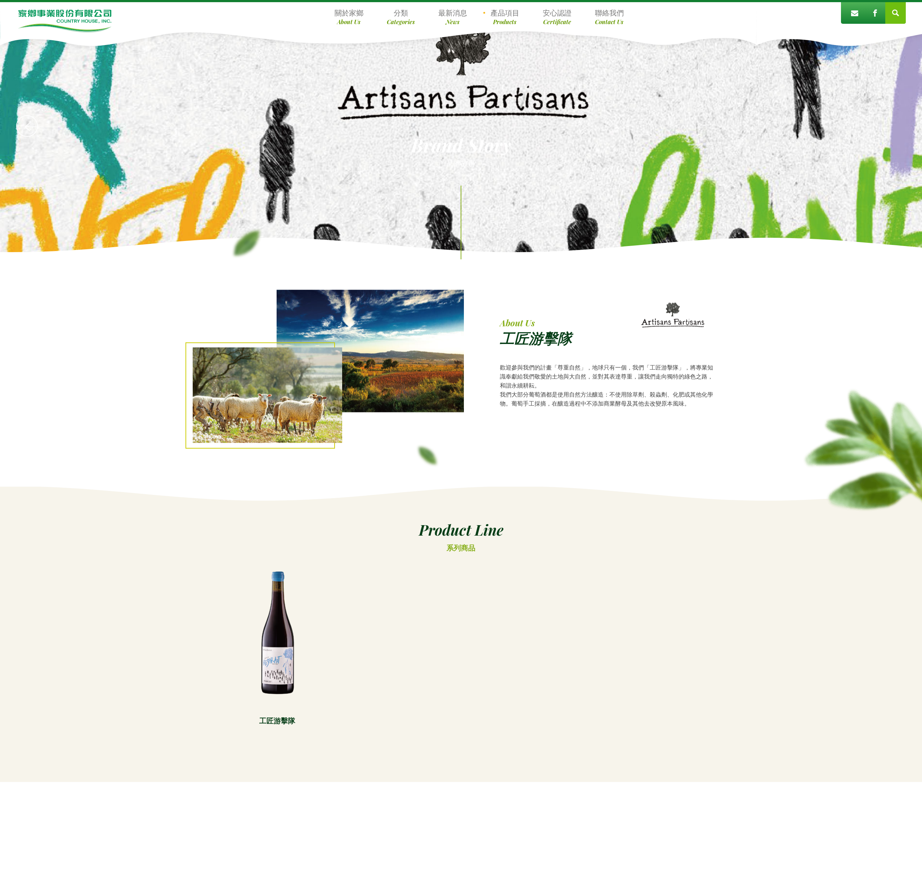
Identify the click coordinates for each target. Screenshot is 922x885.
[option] (277, 643)
